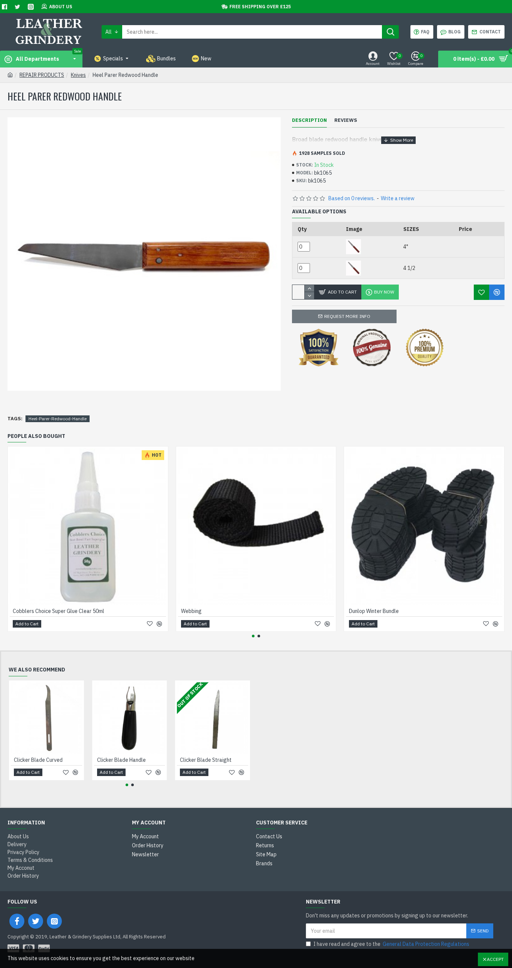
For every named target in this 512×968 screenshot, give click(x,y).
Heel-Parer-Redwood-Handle (57, 418)
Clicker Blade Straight (206, 760)
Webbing (191, 611)
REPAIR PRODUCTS (41, 75)
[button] (253, 636)
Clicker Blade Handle (121, 760)
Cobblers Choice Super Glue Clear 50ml (58, 611)
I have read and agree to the (391, 944)
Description (309, 120)
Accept (495, 959)
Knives (78, 75)
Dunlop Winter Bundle (374, 611)
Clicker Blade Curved (38, 760)
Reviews (345, 120)
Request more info (347, 316)
